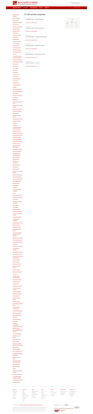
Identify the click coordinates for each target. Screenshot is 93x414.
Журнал (52, 389)
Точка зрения (15, 72)
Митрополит (15, 391)
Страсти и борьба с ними (17, 174)
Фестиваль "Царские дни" (18, 197)
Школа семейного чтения (17, 222)
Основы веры (15, 199)
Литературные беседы (17, 111)
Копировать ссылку (34, 22)
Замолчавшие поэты (17, 319)
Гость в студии (16, 24)
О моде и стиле (16, 283)
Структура (15, 394)
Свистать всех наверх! (17, 151)
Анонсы (42, 392)
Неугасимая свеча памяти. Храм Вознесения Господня (18, 330)
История (14, 398)
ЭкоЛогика (15, 123)
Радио (33, 389)
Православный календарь (18, 61)
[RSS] (79, 7)
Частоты (41, 7)
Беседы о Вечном (16, 18)
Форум (23, 399)
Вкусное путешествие (17, 279)
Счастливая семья (16, 259)
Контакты (47, 7)
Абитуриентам (72, 392)
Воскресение (28, 2)
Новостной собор (16, 261)
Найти (66, 404)
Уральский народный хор (17, 310)
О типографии (62, 392)
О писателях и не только (17, 374)
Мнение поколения (16, 382)
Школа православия (17, 78)
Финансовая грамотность (17, 315)
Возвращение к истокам (17, 22)
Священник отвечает (17, 339)
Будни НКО (15, 317)
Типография (62, 389)
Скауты (14, 193)
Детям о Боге (15, 33)
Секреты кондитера (16, 301)
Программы (24, 394)
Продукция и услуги (63, 391)
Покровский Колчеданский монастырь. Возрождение (18, 325)
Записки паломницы (16, 349)
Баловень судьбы (16, 183)
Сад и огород (15, 68)
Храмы (14, 395)
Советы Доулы (15, 205)
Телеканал (24, 389)
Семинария (72, 389)
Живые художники (16, 366)
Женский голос (16, 113)
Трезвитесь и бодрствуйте (18, 246)
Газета (42, 389)
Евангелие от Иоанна (17, 139)
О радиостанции (33, 7)
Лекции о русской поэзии (17, 95)
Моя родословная (16, 164)
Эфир (23, 391)
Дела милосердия (16, 28)
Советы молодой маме (17, 217)
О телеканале (24, 397)
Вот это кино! (15, 97)
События (14, 392)
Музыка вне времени (17, 137)
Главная (26, 10)
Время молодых (16, 82)
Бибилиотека (72, 394)
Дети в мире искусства (17, 254)
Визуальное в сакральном (18, 237)
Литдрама (15, 87)
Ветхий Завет (15, 207)
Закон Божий (15, 37)
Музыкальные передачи (17, 89)
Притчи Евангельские (17, 181)
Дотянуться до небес (17, 35)
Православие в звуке (17, 227)
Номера (42, 394)
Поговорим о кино (16, 281)
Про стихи (15, 273)
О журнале (53, 394)
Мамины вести (15, 99)
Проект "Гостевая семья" (17, 195)
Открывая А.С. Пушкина (17, 285)
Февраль (72, 21)
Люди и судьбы (16, 341)
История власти (16, 39)
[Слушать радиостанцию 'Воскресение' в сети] (68, 408)
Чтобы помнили (16, 76)
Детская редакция (16, 30)
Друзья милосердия (16, 209)
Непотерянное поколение (17, 118)
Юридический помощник (17, 91)
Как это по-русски (16, 43)
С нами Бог (15, 187)
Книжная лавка (16, 45)
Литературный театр (17, 47)
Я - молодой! (15, 80)
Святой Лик (15, 70)
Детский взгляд (16, 185)
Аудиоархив (31, 10)
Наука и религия (16, 347)
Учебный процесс (73, 391)
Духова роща (15, 321)
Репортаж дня (15, 66)
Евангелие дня (16, 93)
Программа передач (17, 7)
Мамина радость (16, 159)
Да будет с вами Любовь (17, 26)
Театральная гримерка (17, 293)
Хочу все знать (16, 74)
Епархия (14, 389)
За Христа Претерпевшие (18, 141)
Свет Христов (15, 166)
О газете (42, 397)
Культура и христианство (18, 133)
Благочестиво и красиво (17, 252)
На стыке (14, 54)
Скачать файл (27, 22)
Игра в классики (16, 169)
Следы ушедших (16, 295)
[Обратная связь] (75, 7)
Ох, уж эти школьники (17, 333)
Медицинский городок (17, 49)
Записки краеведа (16, 157)
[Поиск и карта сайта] (77, 7)
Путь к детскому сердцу (17, 351)
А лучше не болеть (16, 269)
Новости (23, 392)
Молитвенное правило (17, 51)
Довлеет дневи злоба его (18, 242)
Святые (14, 397)
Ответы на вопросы (25, 395)
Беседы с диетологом (17, 121)
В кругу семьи (15, 20)
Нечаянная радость (16, 143)
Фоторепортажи (44, 395)
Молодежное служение (17, 149)
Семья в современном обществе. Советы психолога (17, 234)
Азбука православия (17, 291)
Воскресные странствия (17, 176)
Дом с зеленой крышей (17, 271)
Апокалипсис (15, 125)
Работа (14, 368)
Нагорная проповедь (17, 130)
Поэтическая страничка (17, 59)
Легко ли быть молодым (17, 109)
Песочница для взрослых (18, 211)
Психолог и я (15, 244)
